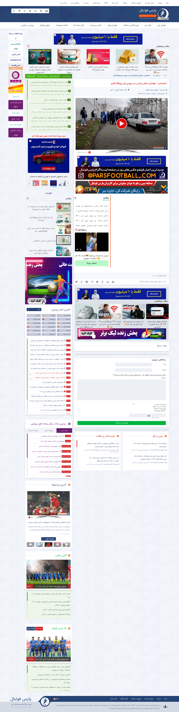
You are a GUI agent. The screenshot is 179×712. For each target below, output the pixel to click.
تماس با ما (63, 3)
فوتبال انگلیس (51, 323)
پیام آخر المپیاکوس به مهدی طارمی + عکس (56, 614)
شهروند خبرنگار (136, 3)
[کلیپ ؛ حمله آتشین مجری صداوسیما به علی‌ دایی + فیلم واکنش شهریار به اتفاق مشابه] (48, 505)
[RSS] (167, 436)
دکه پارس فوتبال (59, 628)
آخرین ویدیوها (59, 485)
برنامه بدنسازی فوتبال (15, 132)
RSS (106, 3)
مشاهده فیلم (50, 539)
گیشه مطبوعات (61, 25)
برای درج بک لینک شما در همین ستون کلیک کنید (48, 136)
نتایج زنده (48, 193)
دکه (39, 334)
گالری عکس (67, 334)
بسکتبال (38, 327)
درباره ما (86, 3)
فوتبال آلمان (66, 327)
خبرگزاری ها (156, 76)
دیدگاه (163, 378)
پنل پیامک (15, 96)
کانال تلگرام (124, 699)
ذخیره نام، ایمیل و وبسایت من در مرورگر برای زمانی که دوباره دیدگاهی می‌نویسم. (159, 407)
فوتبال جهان (112, 25)
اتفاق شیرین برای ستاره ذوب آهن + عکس (56, 609)
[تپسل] (55, 35)
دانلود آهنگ (16, 113)
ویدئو (160, 3)
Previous (29, 503)
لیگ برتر (148, 25)
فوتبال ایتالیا (36, 323)
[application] (122, 124)
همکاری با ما (75, 3)
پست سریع (16, 118)
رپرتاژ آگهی (96, 3)
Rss (57, 699)
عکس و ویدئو (95, 25)
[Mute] (80, 249)
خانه (167, 3)
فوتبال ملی (161, 25)
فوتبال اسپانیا (66, 323)
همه (39, 309)
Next (67, 503)
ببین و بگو (158, 436)
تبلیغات (124, 3)
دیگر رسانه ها (149, 3)
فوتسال (53, 315)
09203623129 (15, 60)
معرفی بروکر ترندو (15, 124)
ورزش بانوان (36, 330)
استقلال (68, 319)
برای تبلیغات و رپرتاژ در (16, 35)
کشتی (53, 330)
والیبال (68, 330)
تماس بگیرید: (15, 54)
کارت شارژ (115, 3)
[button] (121, 123)
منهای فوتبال (45, 25)
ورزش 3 (154, 276)
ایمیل (164, 370)
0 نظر (112, 90)
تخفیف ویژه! (92, 263)
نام (164, 364)
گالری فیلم (52, 334)
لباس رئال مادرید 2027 (15, 104)
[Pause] (77, 249)
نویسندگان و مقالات (131, 25)
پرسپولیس (52, 319)
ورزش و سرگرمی (27, 25)
